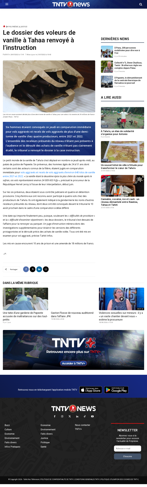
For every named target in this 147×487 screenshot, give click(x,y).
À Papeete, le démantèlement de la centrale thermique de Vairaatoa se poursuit (128, 80)
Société (104, 126)
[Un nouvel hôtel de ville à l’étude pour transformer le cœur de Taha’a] (122, 152)
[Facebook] (26, 269)
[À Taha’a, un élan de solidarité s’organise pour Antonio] (122, 118)
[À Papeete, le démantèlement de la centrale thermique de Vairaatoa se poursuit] (107, 82)
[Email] (46, 269)
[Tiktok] (85, 417)
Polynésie (13, 26)
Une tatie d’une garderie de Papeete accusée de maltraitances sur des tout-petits (25, 316)
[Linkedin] (39, 269)
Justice (24, 26)
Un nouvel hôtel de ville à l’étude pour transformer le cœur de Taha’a (122, 166)
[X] (32, 269)
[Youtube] (92, 417)
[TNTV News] (73, 408)
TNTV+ (78, 429)
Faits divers (106, 194)
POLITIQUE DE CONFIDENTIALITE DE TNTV (56, 479)
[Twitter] (70, 417)
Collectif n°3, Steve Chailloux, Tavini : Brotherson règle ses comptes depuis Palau (128, 65)
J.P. (5, 253)
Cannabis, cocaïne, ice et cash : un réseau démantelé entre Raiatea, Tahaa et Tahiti (120, 202)
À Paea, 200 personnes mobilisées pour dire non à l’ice (127, 50)
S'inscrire (127, 456)
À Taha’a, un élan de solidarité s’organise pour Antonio (117, 132)
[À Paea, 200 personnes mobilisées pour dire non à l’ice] (107, 52)
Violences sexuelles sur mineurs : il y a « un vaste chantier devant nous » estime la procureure (121, 316)
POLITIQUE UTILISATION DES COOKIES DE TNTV (119, 479)
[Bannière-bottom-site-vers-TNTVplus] (73, 369)
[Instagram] (62, 417)
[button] (140, 4)
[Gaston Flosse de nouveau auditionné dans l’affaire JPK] (73, 299)
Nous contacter (82, 425)
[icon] (4, 26)
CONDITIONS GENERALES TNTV (87, 479)
